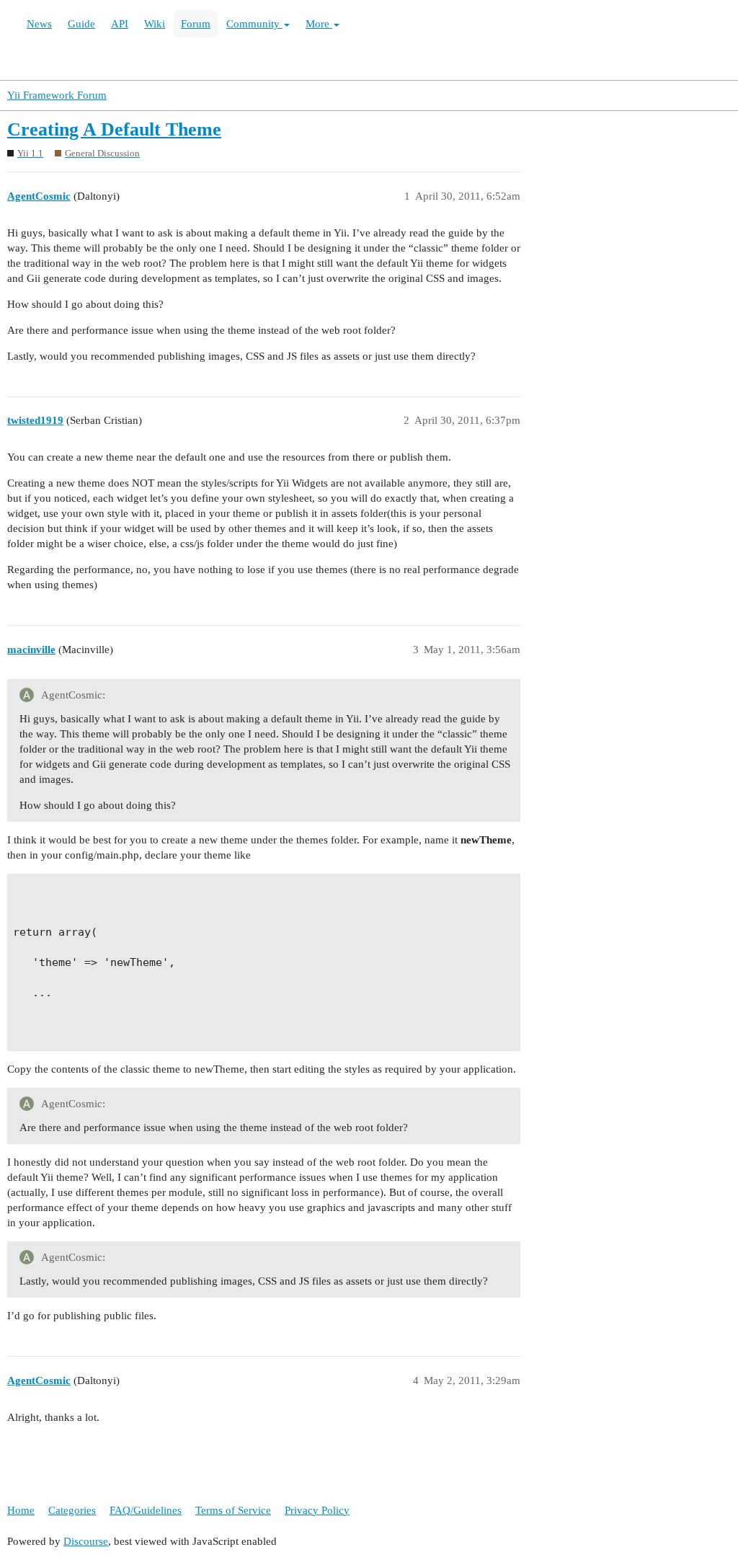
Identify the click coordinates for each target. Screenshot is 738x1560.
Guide (81, 24)
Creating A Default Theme (114, 129)
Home (21, 1510)
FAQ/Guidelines (146, 1510)
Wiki (154, 24)
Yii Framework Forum (57, 95)
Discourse (85, 1541)
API (119, 24)
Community (254, 24)
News (39, 24)
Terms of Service (233, 1510)
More (319, 24)
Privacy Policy (317, 1510)
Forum (195, 24)
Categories (72, 1510)
